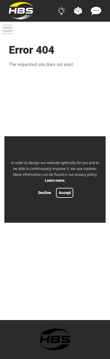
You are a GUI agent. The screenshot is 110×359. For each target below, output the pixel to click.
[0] (98, 39)
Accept (65, 192)
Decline (44, 192)
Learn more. (55, 180)
